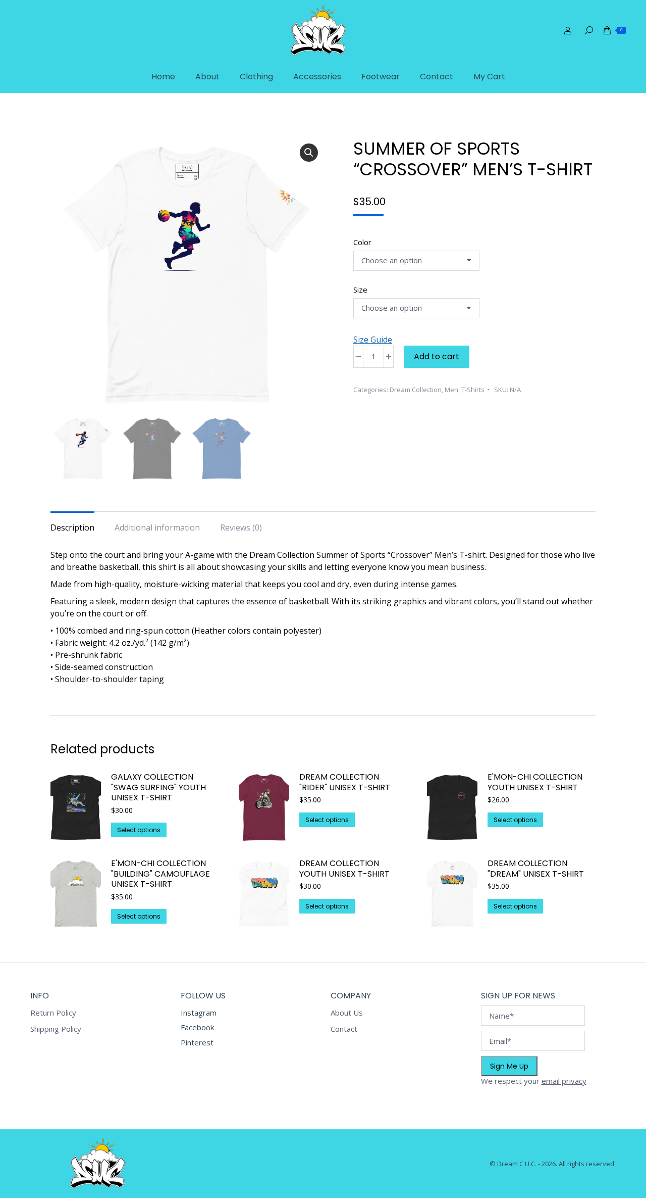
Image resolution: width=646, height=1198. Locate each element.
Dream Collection (416, 389)
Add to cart (436, 356)
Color (362, 242)
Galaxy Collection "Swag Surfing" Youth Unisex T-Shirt (158, 787)
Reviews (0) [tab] (241, 527)
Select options (138, 830)
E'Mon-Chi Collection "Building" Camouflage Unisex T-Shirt (160, 874)
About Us (347, 1013)
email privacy (564, 1081)
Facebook (197, 1027)
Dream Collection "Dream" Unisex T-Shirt (536, 869)
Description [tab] (72, 527)
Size (360, 289)
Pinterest (197, 1042)
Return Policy (53, 1013)
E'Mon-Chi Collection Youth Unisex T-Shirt (535, 782)
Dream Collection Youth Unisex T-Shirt (344, 869)
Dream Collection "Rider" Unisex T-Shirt (344, 782)
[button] (309, 152)
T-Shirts (472, 389)
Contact (344, 1029)
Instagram (199, 1013)
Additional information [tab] (157, 527)
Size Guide (372, 339)
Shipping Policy (55, 1029)
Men (451, 389)
